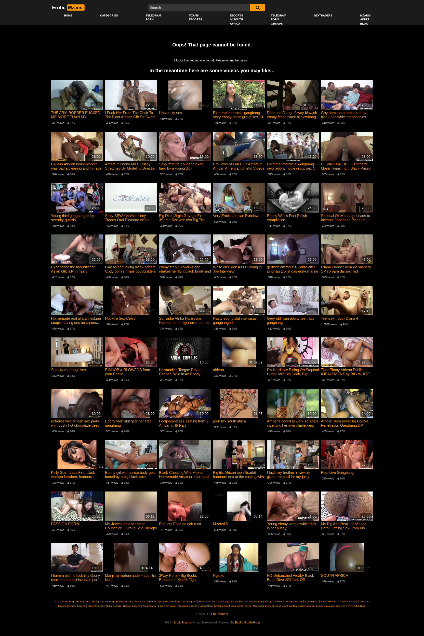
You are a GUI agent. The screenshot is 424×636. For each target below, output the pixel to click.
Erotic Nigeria (244, 606)
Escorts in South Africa (236, 19)
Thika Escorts (113, 606)
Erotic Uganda (306, 606)
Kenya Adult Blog (355, 606)
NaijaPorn (140, 601)
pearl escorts (277, 601)
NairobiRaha (311, 601)
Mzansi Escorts (195, 17)
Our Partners (219, 614)
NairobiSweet (328, 601)
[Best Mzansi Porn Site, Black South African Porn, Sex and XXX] (68, 7)
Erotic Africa (206, 606)
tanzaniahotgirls (172, 601)
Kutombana (149, 606)
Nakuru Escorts (131, 606)
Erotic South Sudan (285, 606)
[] (257, 7)
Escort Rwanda (239, 601)
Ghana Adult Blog (64, 601)
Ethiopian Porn (124, 601)
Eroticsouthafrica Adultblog (214, 601)
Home (68, 15)
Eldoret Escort (95, 606)
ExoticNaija (154, 601)
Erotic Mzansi (183, 622)
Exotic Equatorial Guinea (329, 606)
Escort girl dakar (167, 606)
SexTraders (323, 15)
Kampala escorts (187, 606)
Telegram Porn (153, 17)
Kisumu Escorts (76, 606)
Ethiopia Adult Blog (103, 601)
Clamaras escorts (347, 601)
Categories (109, 15)
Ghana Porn (83, 601)
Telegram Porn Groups (278, 19)
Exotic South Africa (247, 622)
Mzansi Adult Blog (365, 19)
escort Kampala (259, 601)
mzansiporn (189, 601)
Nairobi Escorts (294, 601)
